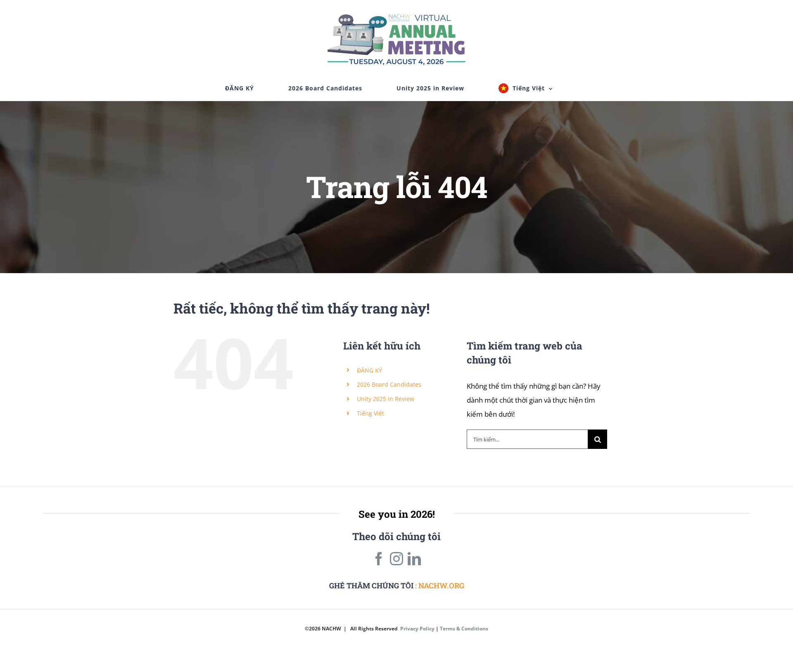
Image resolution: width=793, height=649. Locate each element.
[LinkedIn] (414, 558)
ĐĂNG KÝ (369, 370)
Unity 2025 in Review (385, 399)
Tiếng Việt (370, 413)
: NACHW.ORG (439, 585)
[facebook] (378, 558)
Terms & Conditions (464, 628)
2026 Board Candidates (389, 384)
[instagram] (396, 558)
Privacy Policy (417, 628)
